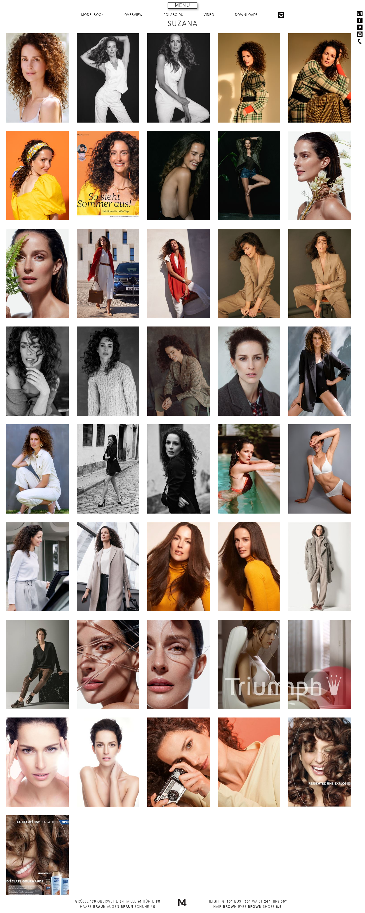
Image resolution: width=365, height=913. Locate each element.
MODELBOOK (92, 14)
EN (359, 13)
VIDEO (209, 14)
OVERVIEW (133, 14)
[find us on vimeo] (360, 27)
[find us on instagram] (360, 34)
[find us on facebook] (360, 20)
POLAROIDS (173, 14)
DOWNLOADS (246, 14)
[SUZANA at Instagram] (281, 15)
